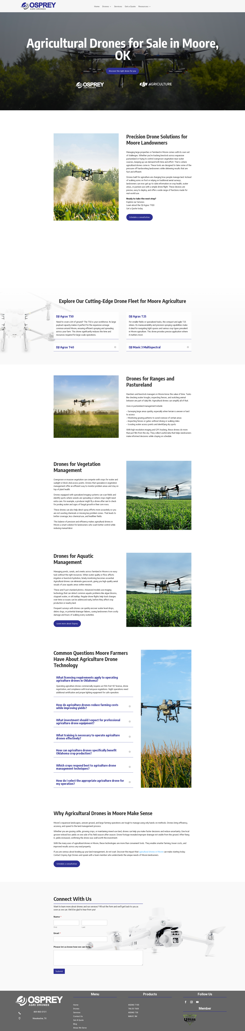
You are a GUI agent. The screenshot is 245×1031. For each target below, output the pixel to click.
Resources (143, 7)
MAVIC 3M (132, 1016)
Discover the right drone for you (122, 71)
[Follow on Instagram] (191, 1002)
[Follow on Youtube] (197, 1002)
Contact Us (78, 1016)
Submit (59, 971)
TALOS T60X (133, 1009)
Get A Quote (78, 1020)
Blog (75, 1024)
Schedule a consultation (139, 217)
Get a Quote (130, 7)
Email (57, 933)
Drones (105, 7)
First (55, 927)
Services (118, 7)
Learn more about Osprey (67, 623)
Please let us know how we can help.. (73, 947)
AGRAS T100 (133, 1005)
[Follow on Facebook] (185, 1002)
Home (97, 7)
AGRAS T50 (133, 1013)
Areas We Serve (80, 1028)
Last (83, 927)
